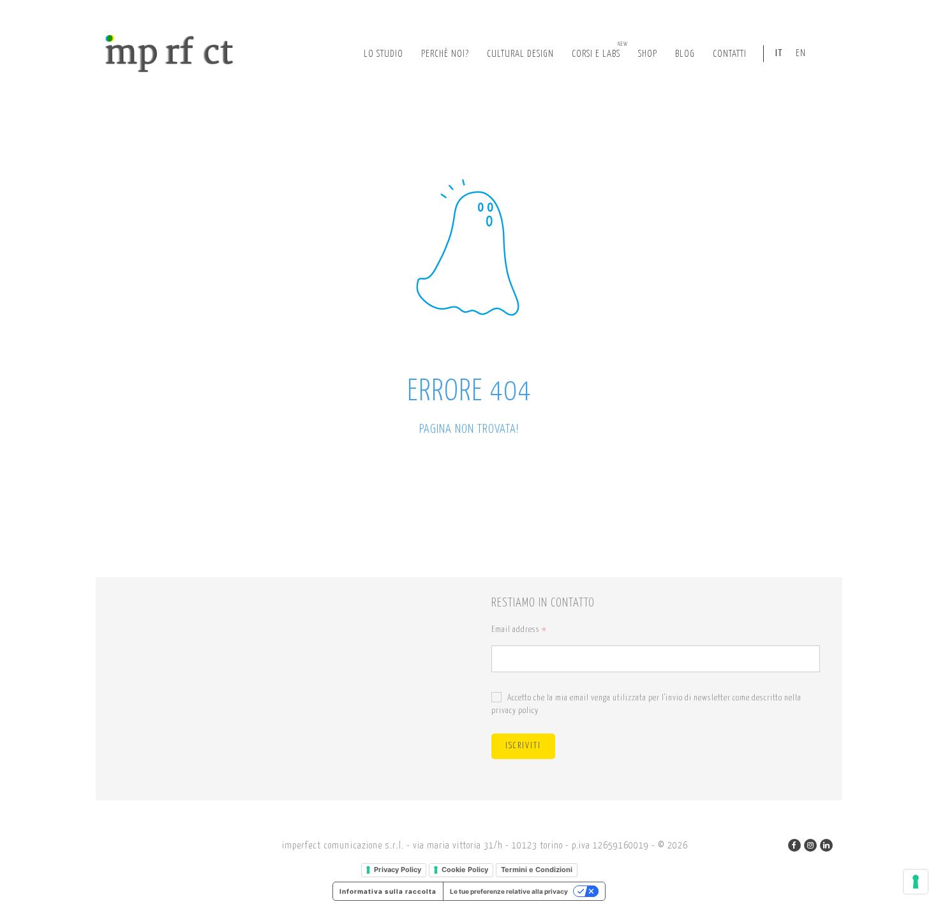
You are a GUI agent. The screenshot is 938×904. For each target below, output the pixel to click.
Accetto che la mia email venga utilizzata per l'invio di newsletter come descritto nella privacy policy (646, 704)
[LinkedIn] (826, 845)
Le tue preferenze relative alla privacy (509, 891)
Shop (647, 54)
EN (801, 53)
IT (779, 53)
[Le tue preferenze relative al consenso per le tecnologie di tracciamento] (916, 882)
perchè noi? (445, 54)
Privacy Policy (397, 869)
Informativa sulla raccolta (387, 891)
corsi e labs (600, 50)
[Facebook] (794, 845)
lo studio (383, 54)
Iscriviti (523, 746)
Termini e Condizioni (536, 869)
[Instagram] (810, 845)
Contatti (730, 54)
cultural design (520, 54)
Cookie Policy (465, 869)
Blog (685, 54)
